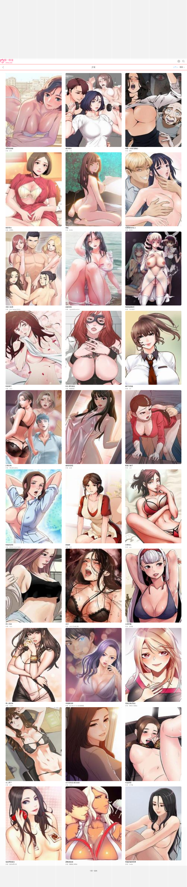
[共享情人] (153, 506)
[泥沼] (94, 586)
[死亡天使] (34, 586)
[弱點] (94, 189)
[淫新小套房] (34, 268)
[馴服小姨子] (153, 427)
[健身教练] (94, 110)
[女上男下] (34, 744)
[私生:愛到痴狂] (94, 348)
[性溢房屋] (153, 744)
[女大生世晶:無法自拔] (94, 744)
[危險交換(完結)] (153, 665)
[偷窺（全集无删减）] (153, 110)
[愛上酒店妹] (34, 665)
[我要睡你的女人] (153, 189)
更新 (181, 67)
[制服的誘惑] (34, 506)
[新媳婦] (94, 506)
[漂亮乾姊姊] (34, 110)
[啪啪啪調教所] (153, 268)
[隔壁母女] (34, 189)
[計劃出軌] (34, 427)
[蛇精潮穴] (34, 348)
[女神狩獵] (153, 586)
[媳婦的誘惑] (94, 427)
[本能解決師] (94, 665)
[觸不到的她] (153, 348)
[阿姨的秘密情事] (153, 823)
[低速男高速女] (34, 823)
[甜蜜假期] (94, 268)
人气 (175, 67)
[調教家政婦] (94, 823)
